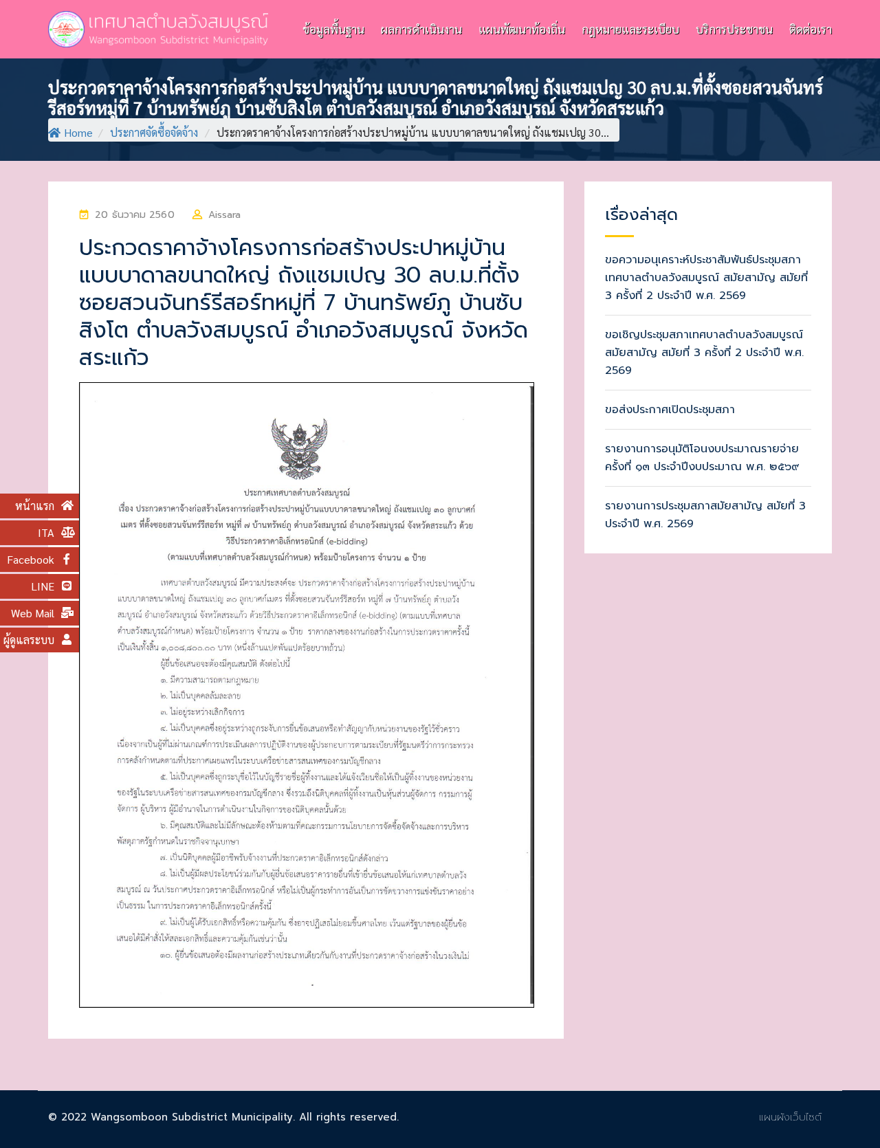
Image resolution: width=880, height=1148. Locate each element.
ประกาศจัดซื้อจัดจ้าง (154, 132)
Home (78, 132)
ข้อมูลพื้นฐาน (333, 28)
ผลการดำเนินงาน (421, 28)
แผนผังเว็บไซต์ (790, 1117)
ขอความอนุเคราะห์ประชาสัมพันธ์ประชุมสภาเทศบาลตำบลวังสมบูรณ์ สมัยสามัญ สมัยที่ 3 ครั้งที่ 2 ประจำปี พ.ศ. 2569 (706, 278)
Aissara (224, 215)
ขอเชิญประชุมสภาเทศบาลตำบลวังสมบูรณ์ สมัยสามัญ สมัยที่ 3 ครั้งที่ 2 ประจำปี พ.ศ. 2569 (704, 353)
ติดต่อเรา (810, 28)
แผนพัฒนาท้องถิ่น (521, 28)
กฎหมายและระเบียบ (630, 28)
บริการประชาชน (734, 28)
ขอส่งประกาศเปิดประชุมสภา (670, 409)
